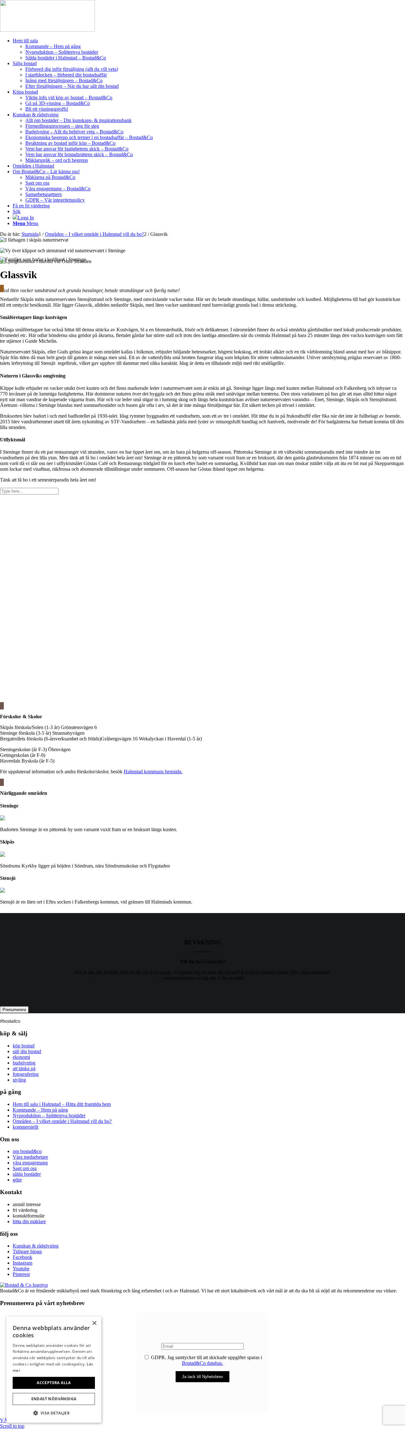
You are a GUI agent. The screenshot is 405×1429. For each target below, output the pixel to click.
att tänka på (24, 1068)
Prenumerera (14, 1009)
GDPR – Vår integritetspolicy (55, 200)
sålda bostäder (27, 1174)
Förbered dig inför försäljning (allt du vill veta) (71, 69)
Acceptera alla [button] (54, 1382)
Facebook (22, 1257)
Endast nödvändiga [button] (54, 1398)
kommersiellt (25, 1127)
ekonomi (21, 1057)
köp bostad (23, 1045)
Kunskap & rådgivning (36, 1245)
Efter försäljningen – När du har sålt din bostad (72, 86)
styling (19, 1079)
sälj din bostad (27, 1051)
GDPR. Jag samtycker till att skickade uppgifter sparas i (206, 1360)
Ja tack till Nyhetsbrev (202, 1376)
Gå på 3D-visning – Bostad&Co (57, 103)
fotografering (26, 1074)
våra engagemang (30, 1162)
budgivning (24, 1062)
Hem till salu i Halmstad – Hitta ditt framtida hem (62, 1104)
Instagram (22, 1263)
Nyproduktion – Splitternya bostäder (49, 1115)
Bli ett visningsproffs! (46, 109)
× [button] (94, 1323)
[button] (54, 1412)
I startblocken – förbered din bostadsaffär (66, 74)
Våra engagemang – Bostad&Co (57, 188)
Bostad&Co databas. (202, 1363)
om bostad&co (27, 1151)
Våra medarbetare (30, 1157)
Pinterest (21, 1274)
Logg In (26, 217)
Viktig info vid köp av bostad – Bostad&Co (68, 97)
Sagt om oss (37, 183)
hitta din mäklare (29, 1221)
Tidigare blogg (27, 1251)
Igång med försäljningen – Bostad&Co (64, 80)
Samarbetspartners (43, 194)
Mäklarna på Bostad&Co (50, 177)
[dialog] (53, 1369)
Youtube (21, 1268)
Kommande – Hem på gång (40, 1110)
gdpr (17, 1179)
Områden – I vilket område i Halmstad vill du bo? (62, 1121)
